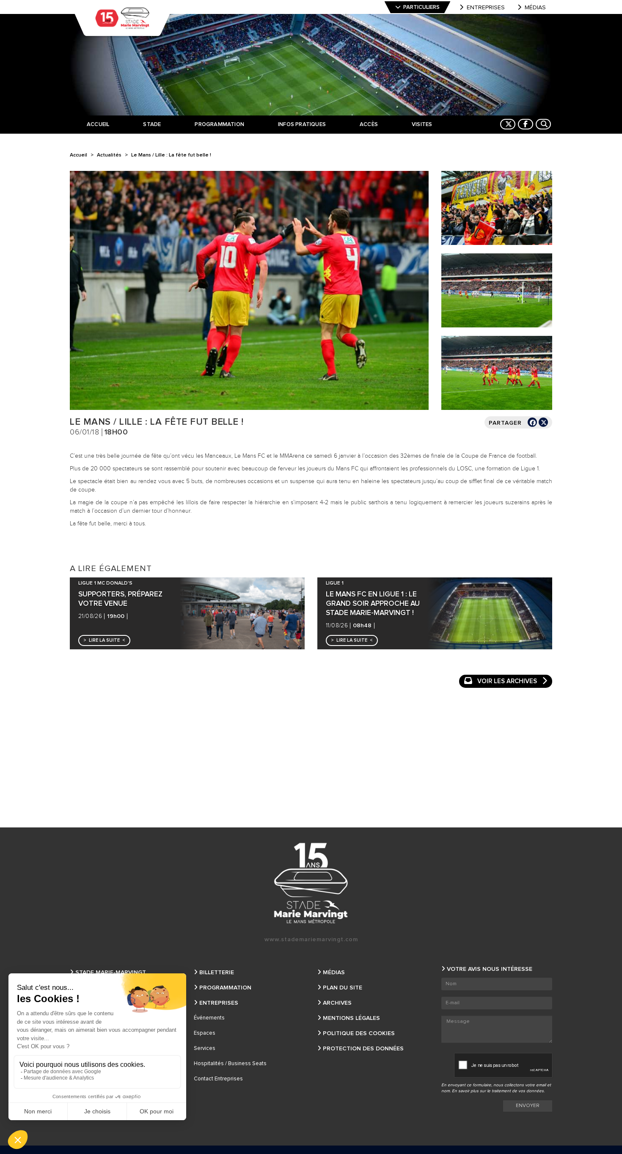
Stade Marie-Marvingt (110, 972)
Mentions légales (351, 1018)
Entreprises (486, 8)
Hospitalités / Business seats (230, 1063)
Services (204, 1048)
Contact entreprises (218, 1079)
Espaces (204, 1033)
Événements (209, 1018)
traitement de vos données (518, 1091)
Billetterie (216, 972)
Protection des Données (363, 1049)
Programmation (225, 988)
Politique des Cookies (359, 1033)
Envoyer (527, 1105)
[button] (104, 640)
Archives (337, 1003)
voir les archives (507, 681)
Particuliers (421, 7)
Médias (535, 8)
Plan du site (342, 988)
